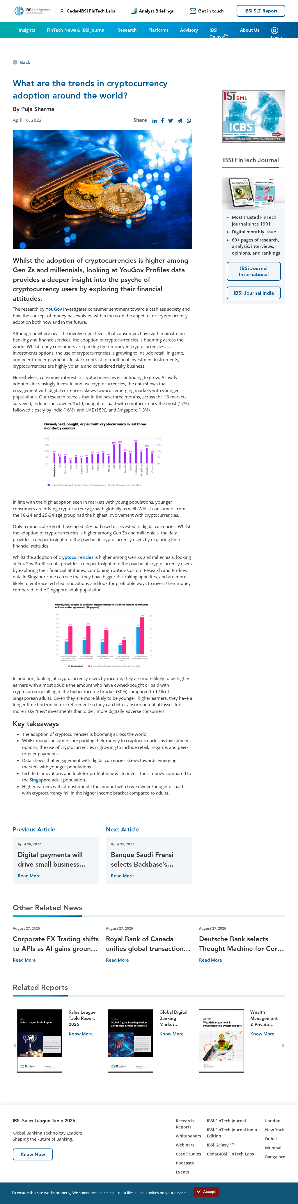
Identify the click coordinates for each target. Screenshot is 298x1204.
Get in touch (211, 11)
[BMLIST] (254, 116)
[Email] (179, 120)
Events (182, 1172)
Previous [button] (15, 1046)
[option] (58, 1046)
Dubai (271, 1139)
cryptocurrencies (75, 557)
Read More (29, 876)
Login (276, 37)
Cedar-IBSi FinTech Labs (91, 11)
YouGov (54, 309)
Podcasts (185, 1163)
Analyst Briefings (156, 11)
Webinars (185, 1145)
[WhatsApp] (189, 120)
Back (25, 62)
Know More (81, 1034)
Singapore (40, 780)
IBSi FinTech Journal (226, 1121)
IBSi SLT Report (260, 11)
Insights (27, 30)
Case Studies (188, 1154)
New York (274, 1130)
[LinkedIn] (154, 120)
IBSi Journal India (254, 293)
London (273, 1121)
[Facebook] (162, 120)
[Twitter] (170, 120)
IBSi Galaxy (219, 33)
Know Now (33, 1154)
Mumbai (273, 1148)
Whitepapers (188, 1136)
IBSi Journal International (254, 271)
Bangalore (275, 1157)
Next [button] (283, 1046)
